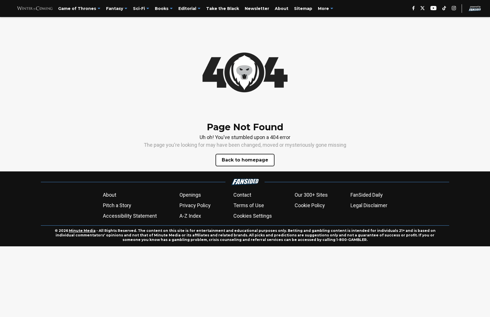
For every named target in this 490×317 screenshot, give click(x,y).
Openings (190, 195)
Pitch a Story (117, 205)
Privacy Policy (195, 205)
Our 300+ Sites (311, 195)
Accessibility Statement (130, 216)
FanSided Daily (366, 195)
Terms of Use (248, 205)
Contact (242, 195)
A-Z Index (190, 216)
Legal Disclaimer (368, 205)
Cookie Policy (310, 205)
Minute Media (82, 230)
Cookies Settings (252, 216)
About (109, 195)
